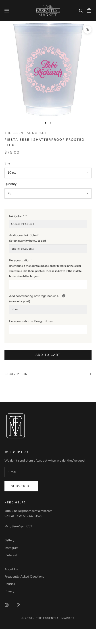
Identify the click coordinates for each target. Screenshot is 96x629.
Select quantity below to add (27, 240)
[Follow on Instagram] (6, 605)
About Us (11, 569)
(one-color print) (19, 301)
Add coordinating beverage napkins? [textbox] (48, 298)
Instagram (11, 548)
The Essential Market (25, 132)
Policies (9, 584)
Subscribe (21, 486)
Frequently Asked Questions (24, 576)
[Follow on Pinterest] (18, 605)
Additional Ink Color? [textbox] (27, 237)
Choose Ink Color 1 (22, 224)
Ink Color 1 (18, 216)
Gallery (9, 540)
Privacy (9, 591)
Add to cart (48, 355)
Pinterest (10, 555)
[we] (63, 295)
